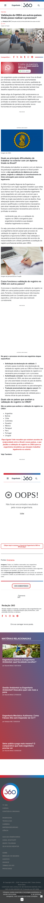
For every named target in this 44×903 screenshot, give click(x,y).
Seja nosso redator (10, 846)
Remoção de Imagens (10, 856)
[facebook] (13, 57)
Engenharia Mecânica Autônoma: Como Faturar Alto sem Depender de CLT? (20, 716)
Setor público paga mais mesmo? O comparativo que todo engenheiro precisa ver (18, 745)
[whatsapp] (21, 57)
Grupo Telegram (9, 843)
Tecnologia (7, 821)
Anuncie (5, 862)
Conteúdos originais (11, 811)
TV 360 (5, 805)
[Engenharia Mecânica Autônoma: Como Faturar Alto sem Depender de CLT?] (21, 707)
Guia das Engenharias (11, 837)
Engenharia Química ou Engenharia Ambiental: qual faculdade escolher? (19, 661)
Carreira (3, 12)
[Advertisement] (22, 119)
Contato (6, 859)
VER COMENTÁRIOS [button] (21, 586)
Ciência (5, 830)
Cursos (5, 808)
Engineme (10, 560)
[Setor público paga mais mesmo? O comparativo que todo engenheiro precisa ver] (21, 734)
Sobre (4, 853)
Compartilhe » (5, 57)
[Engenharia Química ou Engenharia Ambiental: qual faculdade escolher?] (21, 651)
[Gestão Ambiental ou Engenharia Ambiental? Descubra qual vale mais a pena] (21, 679)
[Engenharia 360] (22, 5)
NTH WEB (36, 889)
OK (22, 899)
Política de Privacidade (23, 894)
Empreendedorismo (10, 827)
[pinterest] (32, 57)
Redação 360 (8, 605)
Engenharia (7, 818)
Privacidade (7, 868)
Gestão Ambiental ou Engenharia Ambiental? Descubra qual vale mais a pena (20, 689)
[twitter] (17, 57)
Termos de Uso (8, 865)
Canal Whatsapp (9, 840)
